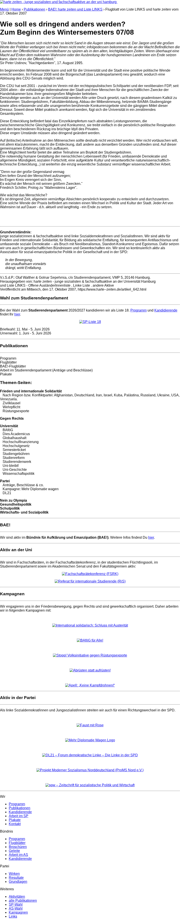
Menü (4, 9)
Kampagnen (18, 912)
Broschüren (18, 847)
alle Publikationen (23, 900)
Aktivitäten (17, 896)
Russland (147, 395)
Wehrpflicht (11, 407)
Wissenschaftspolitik (18, 473)
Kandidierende (165, 310)
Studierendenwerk (17, 462)
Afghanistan (63, 395)
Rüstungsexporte (16, 411)
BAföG (8, 430)
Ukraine (163, 395)
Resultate (16, 877)
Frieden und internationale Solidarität (31, 391)
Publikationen (34, 9)
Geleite (14, 851)
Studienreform (14, 458)
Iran (99, 395)
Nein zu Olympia (13, 500)
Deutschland (84, 395)
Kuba (118, 395)
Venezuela (8, 399)
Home (16, 9)
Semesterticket (14, 450)
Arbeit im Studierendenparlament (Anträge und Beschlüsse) (46, 370)
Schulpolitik (10, 508)
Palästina (131, 395)
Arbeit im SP (18, 816)
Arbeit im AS (18, 855)
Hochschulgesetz (16, 446)
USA (175, 395)
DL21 (7, 493)
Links (13, 916)
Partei (5, 481)
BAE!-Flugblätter (13, 366)
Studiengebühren (16, 454)
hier (17, 314)
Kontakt (15, 824)
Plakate (6, 374)
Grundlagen (18, 881)
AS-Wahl (16, 908)
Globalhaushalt (14, 438)
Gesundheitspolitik (15, 504)
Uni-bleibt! (11, 465)
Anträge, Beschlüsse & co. (23, 485)
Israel (108, 395)
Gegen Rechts (12, 418)
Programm (138, 310)
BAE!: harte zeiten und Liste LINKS (75, 9)
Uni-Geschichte (15, 469)
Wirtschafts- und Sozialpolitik (24, 512)
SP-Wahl (16, 904)
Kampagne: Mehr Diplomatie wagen (31, 489)
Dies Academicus (16, 434)
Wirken (14, 874)
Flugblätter (8, 362)
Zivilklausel (11, 403)
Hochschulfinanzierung (21, 442)
